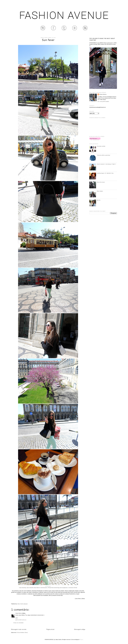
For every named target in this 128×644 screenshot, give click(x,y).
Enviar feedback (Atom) (22, 632)
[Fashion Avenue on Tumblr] (64, 30)
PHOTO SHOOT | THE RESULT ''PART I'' (106, 164)
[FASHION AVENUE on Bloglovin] (94, 139)
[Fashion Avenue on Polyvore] (85, 30)
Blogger (81, 639)
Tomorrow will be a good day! (103, 155)
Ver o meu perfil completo (103, 101)
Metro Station (100, 191)
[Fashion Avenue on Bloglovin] (74, 30)
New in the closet (101, 182)
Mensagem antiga (79, 629)
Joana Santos (18, 613)
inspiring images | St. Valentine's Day (105, 173)
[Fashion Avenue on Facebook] (53, 30)
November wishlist (101, 146)
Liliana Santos (20, 603)
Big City (98, 200)
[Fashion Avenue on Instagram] (43, 30)
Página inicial (50, 629)
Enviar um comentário (18, 622)
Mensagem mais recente (18, 629)
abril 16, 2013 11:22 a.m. (20, 619)
